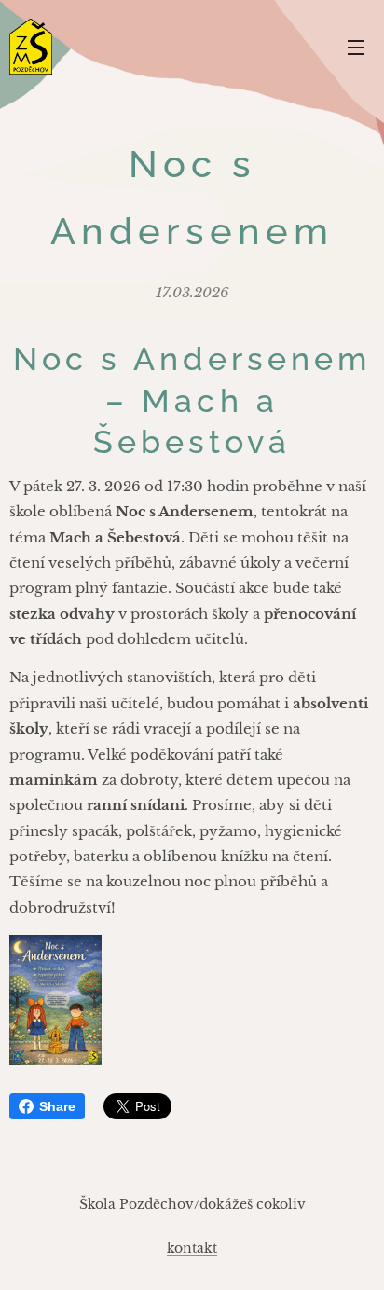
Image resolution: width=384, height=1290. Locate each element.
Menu (356, 46)
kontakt (192, 1248)
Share (57, 1106)
